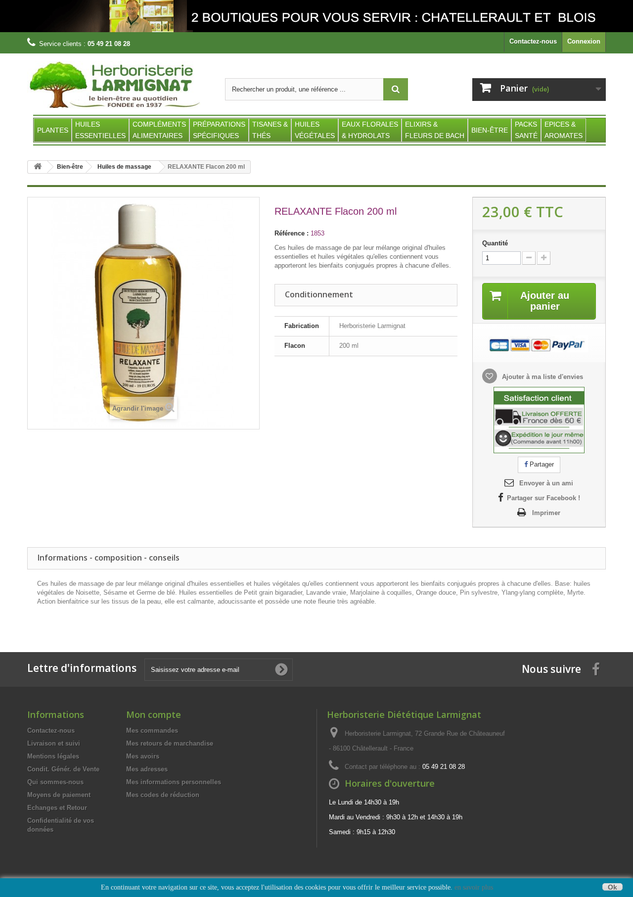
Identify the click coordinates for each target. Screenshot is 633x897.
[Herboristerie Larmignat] (118, 85)
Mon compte (153, 714)
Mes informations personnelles (173, 782)
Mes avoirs (142, 756)
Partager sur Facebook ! (543, 498)
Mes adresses (147, 769)
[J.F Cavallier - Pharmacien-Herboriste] (316, 16)
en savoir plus (473, 887)
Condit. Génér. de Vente (63, 769)
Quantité (495, 243)
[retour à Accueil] (37, 167)
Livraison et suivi (53, 743)
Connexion (583, 41)
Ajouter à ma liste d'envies (541, 376)
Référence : (291, 233)
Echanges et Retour (57, 807)
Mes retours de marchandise (169, 743)
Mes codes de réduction (162, 795)
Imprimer (546, 513)
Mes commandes (152, 730)
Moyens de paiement (58, 795)
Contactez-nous (533, 41)
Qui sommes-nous (55, 782)
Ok (612, 887)
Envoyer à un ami (546, 483)
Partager (541, 464)
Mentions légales (53, 756)
